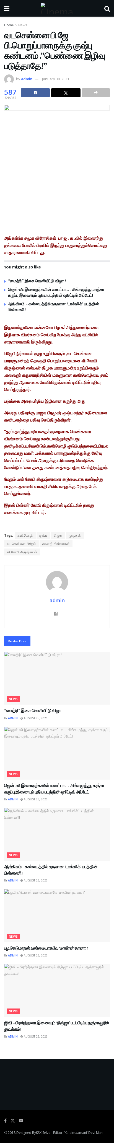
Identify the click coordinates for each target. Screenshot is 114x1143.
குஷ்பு (43, 535)
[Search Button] (107, 8)
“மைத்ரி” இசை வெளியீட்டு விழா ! (37, 280)
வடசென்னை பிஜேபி (21, 543)
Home (9, 25)
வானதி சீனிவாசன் (56, 543)
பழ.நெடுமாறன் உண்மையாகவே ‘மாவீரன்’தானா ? (46, 948)
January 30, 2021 (55, 78)
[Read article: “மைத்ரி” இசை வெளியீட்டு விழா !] (57, 678)
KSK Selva (43, 1132)
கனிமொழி (25, 535)
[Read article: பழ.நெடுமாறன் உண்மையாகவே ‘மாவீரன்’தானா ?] (57, 915)
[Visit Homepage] (57, 8)
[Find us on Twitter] (13, 1121)
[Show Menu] (6, 8)
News (22, 25)
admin (26, 78)
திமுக (58, 535)
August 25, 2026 (35, 718)
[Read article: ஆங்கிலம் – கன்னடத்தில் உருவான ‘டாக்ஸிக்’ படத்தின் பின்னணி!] (57, 834)
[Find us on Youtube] (21, 1121)
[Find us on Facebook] (5, 1121)
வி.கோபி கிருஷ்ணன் (22, 552)
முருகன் (75, 535)
